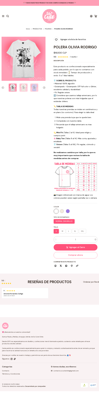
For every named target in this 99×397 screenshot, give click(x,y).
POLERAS (48, 29)
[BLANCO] (56, 211)
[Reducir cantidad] (55, 239)
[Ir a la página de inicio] (49, 16)
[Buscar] (7, 16)
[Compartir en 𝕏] (61, 266)
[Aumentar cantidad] (95, 239)
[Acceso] (91, 16)
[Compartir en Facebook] (55, 266)
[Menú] (3, 16)
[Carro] (96, 16)
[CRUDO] (62, 211)
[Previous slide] (3, 88)
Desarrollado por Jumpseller (35, 386)
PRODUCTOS (37, 29)
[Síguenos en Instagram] (11, 359)
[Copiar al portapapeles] (77, 266)
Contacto (5, 371)
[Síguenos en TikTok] (15, 359)
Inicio (28, 29)
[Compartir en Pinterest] (72, 266)
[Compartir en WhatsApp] (66, 266)
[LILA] (67, 211)
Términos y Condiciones (11, 374)
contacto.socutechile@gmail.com (66, 371)
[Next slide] (44, 88)
